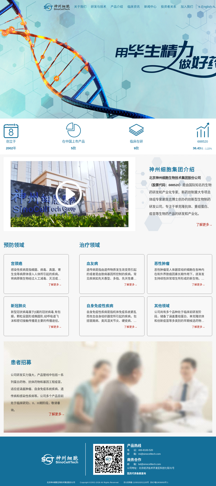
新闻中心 (150, 6)
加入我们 (187, 6)
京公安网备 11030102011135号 (136, 482)
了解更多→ (204, 224)
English (206, 7)
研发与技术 (98, 6)
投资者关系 (168, 6)
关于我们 (80, 6)
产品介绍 (117, 6)
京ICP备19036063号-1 (159, 482)
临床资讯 (133, 6)
